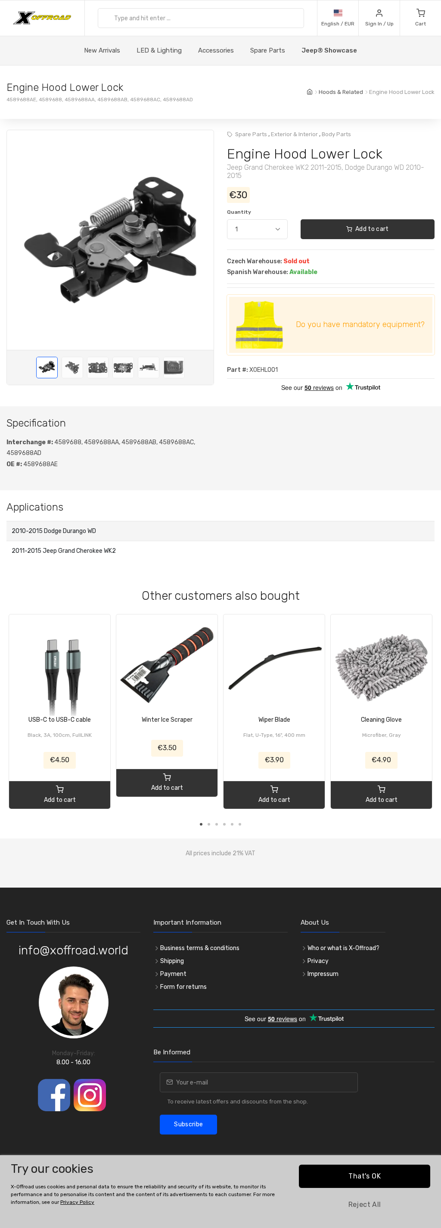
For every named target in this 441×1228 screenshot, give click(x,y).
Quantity (239, 212)
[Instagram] (90, 1095)
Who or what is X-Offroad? (343, 948)
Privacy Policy (77, 1202)
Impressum (323, 974)
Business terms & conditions (199, 948)
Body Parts (336, 134)
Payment (173, 974)
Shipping (172, 961)
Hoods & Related (341, 92)
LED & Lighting (159, 50)
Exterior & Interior (294, 134)
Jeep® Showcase (329, 50)
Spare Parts (267, 50)
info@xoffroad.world (73, 950)
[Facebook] (54, 1095)
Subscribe (188, 1124)
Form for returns (183, 987)
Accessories (216, 50)
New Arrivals (102, 50)
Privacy (318, 961)
